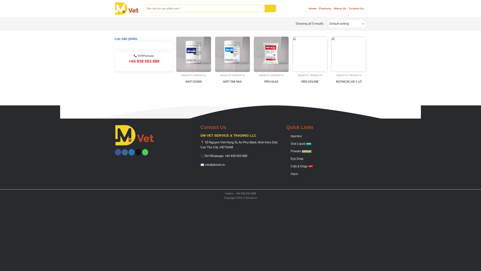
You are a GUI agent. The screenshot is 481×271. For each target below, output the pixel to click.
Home (312, 8)
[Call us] (145, 152)
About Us (340, 8)
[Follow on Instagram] (125, 152)
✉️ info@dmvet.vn (212, 164)
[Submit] (270, 8)
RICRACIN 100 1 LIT (349, 81)
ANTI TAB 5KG (232, 81)
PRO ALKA (271, 81)
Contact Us (356, 8)
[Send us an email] (138, 152)
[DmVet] (127, 8)
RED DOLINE (310, 81)
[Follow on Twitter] (132, 152)
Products (325, 8)
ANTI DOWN (194, 81)
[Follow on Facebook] (118, 152)
